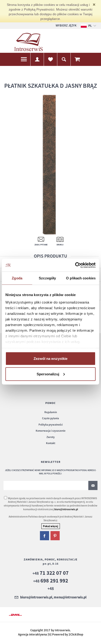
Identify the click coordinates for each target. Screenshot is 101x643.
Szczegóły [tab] (47, 278)
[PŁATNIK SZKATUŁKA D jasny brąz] (49, 164)
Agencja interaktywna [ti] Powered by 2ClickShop (50, 634)
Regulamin (50, 412)
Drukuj (60, 245)
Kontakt (50, 443)
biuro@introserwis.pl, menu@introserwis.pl (53, 597)
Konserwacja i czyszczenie (51, 430)
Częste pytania (50, 418)
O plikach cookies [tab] (81, 278)
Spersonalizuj (48, 374)
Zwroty (51, 437)
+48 (50, 573)
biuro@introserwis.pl (66, 509)
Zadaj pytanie (41, 245)
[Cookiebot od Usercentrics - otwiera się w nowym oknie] (75, 265)
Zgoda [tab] (17, 278)
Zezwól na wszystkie (50, 359)
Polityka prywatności (51, 424)
